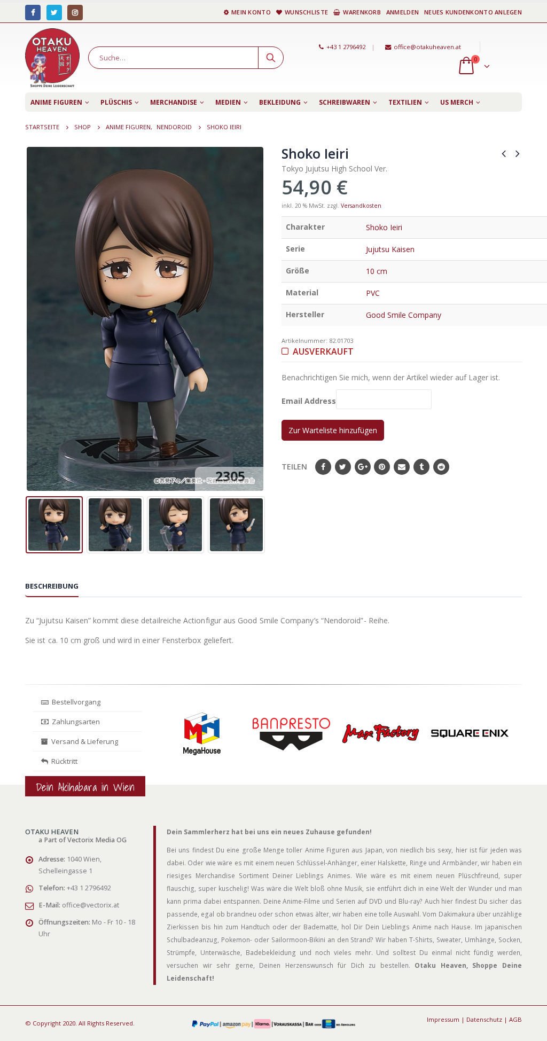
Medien (228, 102)
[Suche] (271, 57)
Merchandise (173, 102)
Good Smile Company (403, 315)
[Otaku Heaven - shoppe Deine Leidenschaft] (52, 57)
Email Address (309, 401)
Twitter (343, 467)
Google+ (363, 467)
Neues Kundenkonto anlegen (473, 12)
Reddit (441, 467)
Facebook (323, 467)
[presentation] (33, 319)
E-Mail (402, 467)
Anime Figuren (56, 102)
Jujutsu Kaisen (390, 249)
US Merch (456, 102)
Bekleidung (280, 102)
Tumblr (421, 467)
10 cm (376, 271)
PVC (373, 293)
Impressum (443, 1019)
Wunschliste (306, 12)
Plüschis (116, 102)
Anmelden (402, 12)
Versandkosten (361, 205)
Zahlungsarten (76, 721)
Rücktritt (62, 761)
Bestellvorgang (74, 702)
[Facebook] (33, 12)
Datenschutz (484, 1019)
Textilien (405, 102)
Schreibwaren (344, 102)
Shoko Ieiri (384, 227)
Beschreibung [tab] (52, 586)
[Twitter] (54, 12)
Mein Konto (251, 12)
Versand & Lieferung (83, 741)
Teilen (294, 466)
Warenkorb (361, 12)
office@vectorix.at (90, 905)
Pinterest (382, 467)
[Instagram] (75, 12)
